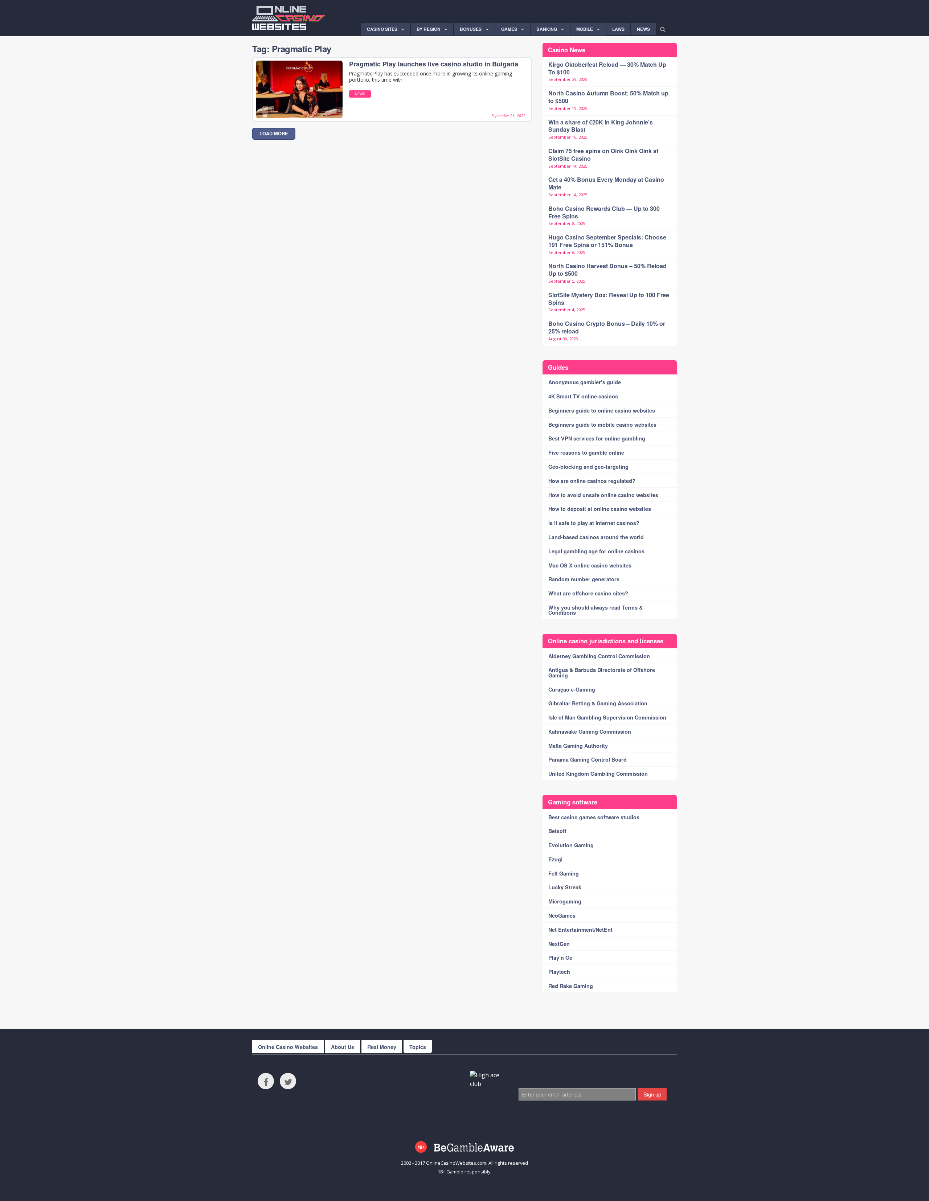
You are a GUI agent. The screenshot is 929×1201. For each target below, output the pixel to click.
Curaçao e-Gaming (571, 689)
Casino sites (382, 29)
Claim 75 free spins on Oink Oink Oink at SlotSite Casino (603, 155)
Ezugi (555, 859)
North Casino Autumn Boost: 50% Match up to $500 (608, 97)
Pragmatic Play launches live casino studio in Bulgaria (433, 64)
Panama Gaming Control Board (587, 759)
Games (509, 29)
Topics (417, 1046)
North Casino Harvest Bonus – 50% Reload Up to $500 (607, 270)
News (643, 29)
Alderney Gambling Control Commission (599, 656)
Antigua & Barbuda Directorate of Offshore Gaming (601, 672)
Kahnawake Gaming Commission (589, 731)
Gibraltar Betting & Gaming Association (597, 703)
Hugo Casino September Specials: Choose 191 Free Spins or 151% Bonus (607, 241)
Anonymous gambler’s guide (584, 382)
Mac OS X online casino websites (589, 565)
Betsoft (557, 831)
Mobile (584, 29)
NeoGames (562, 915)
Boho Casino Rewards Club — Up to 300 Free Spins (604, 212)
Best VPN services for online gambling (596, 438)
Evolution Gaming (571, 845)
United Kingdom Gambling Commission (598, 773)
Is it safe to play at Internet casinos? (593, 522)
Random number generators (583, 579)
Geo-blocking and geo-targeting (588, 466)
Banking (546, 29)
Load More (273, 133)
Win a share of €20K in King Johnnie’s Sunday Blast (600, 126)
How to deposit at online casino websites (599, 508)
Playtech (559, 971)
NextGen (559, 943)
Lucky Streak (564, 887)
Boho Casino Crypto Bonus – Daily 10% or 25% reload (606, 327)
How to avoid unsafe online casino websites (603, 495)
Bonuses (471, 29)
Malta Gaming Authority (578, 745)
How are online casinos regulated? (591, 480)
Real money (381, 1046)
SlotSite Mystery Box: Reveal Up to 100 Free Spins (608, 299)
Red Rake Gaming (570, 985)
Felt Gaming (563, 873)
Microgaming (564, 901)
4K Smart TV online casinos (583, 396)
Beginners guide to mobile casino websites (602, 424)
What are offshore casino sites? (588, 593)
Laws (618, 29)
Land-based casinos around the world (596, 537)
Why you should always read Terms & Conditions (595, 610)
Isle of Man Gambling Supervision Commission (607, 717)
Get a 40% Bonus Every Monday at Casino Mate (606, 183)
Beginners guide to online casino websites (601, 410)
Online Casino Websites (288, 1046)
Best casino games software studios (593, 817)
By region (429, 29)
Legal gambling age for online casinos (596, 551)
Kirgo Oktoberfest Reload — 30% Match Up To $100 (607, 68)
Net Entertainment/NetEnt (580, 929)
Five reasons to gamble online (586, 452)
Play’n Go (560, 957)
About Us (342, 1046)
